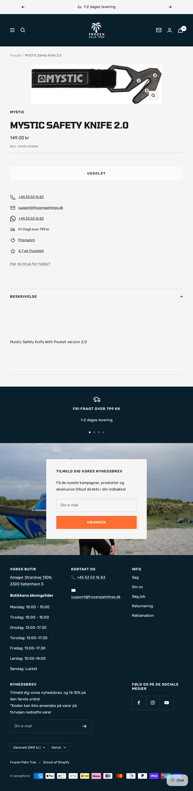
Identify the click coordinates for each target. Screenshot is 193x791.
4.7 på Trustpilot (31, 251)
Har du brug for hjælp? (30, 264)
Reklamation (143, 615)
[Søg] (23, 30)
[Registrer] (84, 726)
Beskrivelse (23, 296)
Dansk (56, 747)
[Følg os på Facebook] (139, 703)
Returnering (142, 606)
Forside (15, 55)
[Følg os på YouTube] (166, 703)
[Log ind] (169, 30)
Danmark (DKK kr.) (26, 747)
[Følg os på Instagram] (153, 703)
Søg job (138, 596)
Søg (135, 577)
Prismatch (26, 240)
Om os (137, 587)
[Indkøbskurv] (180, 30)
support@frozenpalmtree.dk (40, 208)
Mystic (17, 112)
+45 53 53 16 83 (31, 197)
